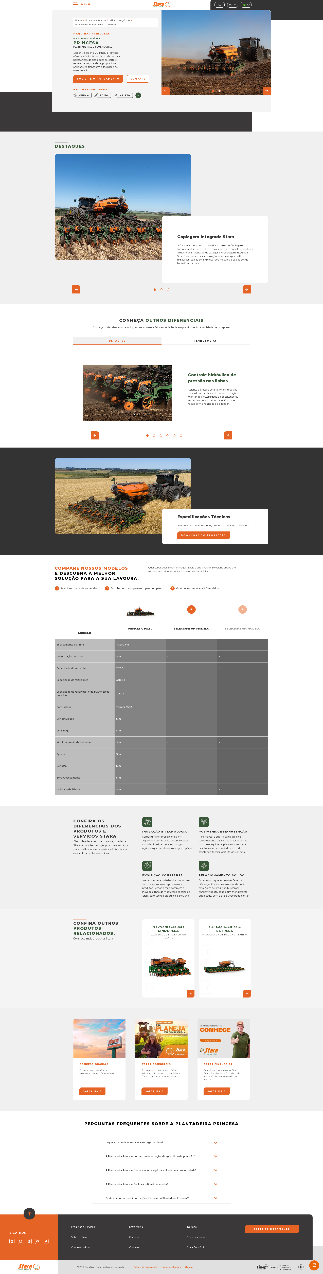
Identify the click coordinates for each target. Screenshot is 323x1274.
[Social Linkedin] (29, 1241)
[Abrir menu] (75, 4)
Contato (134, 1247)
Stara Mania (136, 1226)
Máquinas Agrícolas (120, 20)
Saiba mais (92, 1091)
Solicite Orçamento (272, 1229)
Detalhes (117, 341)
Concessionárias (80, 1247)
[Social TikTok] (46, 1241)
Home (78, 20)
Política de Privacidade (145, 1267)
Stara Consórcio (196, 1247)
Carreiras (134, 1237)
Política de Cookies (171, 1267)
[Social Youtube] (37, 1241)
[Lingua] (246, 5)
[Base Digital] (301, 1267)
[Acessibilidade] (232, 5)
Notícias (191, 1226)
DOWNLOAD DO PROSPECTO (203, 535)
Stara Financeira (196, 1237)
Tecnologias (205, 341)
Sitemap (189, 1267)
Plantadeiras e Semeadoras (89, 24)
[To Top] (29, 1214)
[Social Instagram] (20, 1241)
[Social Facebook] (11, 1241)
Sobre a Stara (79, 1237)
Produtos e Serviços (95, 20)
